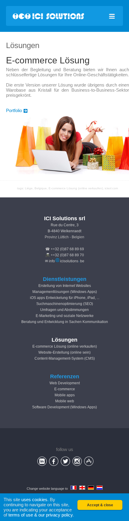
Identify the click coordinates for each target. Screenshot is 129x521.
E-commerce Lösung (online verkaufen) (64, 346)
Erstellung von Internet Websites (64, 286)
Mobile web (64, 401)
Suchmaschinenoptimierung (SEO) (64, 304)
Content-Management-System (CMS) (64, 358)
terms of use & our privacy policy (40, 514)
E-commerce (64, 389)
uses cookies (34, 499)
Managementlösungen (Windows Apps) (64, 292)
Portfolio (14, 110)
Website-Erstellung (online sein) (64, 352)
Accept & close (100, 505)
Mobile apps (65, 395)
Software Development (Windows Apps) (64, 407)
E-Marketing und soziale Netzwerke (65, 316)
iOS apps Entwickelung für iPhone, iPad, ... (64, 298)
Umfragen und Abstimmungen (64, 310)
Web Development (65, 383)
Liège (29, 188)
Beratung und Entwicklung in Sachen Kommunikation (64, 322)
